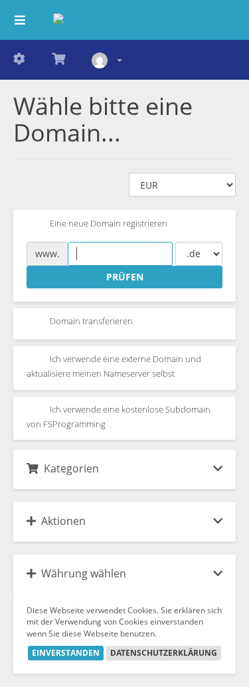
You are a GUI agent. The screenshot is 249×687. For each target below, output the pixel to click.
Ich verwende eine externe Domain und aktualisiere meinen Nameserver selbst (114, 366)
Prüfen (124, 276)
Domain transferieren (90, 322)
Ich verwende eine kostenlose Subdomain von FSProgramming (118, 416)
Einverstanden (66, 652)
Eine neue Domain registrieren (107, 223)
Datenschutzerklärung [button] (163, 652)
